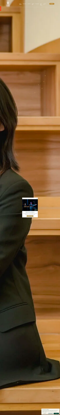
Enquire (52, 3)
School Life (33, 4)
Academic (29, 3)
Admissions (24, 3)
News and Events (41, 4)
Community (37, 3)
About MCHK (20, 4)
